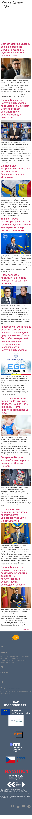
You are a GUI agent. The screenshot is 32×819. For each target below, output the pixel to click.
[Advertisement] (16, 25)
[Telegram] (29, 806)
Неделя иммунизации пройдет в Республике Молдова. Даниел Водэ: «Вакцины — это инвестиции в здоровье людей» (14, 405)
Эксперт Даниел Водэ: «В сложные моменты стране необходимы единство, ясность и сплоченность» (15, 49)
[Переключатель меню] (16, 677)
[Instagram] (18, 806)
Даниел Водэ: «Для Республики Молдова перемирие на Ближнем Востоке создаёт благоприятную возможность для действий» (15, 109)
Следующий (27, 629)
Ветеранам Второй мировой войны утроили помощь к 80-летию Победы (15, 461)
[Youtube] (23, 806)
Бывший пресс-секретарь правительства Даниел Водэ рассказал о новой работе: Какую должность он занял (16, 224)
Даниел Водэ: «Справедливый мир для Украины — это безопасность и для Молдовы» (15, 171)
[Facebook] (12, 806)
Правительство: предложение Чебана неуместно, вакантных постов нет (14, 279)
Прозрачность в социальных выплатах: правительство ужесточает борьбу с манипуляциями (14, 515)
